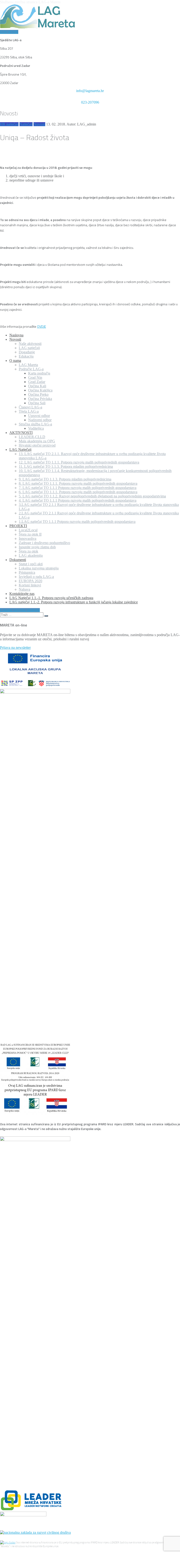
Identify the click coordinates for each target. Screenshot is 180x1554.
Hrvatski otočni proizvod (37, 445)
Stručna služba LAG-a (35, 424)
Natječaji (26, 124)
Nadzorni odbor (40, 420)
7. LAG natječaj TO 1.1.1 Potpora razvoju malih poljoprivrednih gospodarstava (77, 488)
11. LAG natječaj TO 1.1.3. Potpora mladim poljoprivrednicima (66, 466)
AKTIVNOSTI (21, 433)
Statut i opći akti (31, 564)
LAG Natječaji (20, 450)
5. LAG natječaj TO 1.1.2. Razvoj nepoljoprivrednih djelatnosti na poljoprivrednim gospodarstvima (92, 496)
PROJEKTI (18, 526)
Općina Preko (38, 394)
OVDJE (41, 326)
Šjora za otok (28, 551)
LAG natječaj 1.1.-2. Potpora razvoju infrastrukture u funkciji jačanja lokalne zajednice (73, 602)
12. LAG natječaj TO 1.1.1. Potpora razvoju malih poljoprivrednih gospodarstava (79, 462)
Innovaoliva (27, 539)
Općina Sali (36, 403)
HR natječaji (9, 124)
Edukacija (26, 356)
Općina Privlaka (40, 399)
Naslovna (16, 335)
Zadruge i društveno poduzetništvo (44, 543)
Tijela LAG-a (29, 411)
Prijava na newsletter (15, 648)
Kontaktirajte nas (21, 594)
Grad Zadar (36, 382)
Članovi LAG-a (30, 407)
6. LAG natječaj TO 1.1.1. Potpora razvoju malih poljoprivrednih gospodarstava (78, 492)
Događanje (27, 352)
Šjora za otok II (30, 534)
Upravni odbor (39, 416)
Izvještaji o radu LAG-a (36, 577)
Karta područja (39, 373)
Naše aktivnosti (30, 344)
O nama (15, 361)
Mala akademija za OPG (37, 441)
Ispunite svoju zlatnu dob (37, 547)
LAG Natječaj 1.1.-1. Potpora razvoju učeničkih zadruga (51, 598)
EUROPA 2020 (30, 581)
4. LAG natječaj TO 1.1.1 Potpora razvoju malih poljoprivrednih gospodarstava (77, 500)
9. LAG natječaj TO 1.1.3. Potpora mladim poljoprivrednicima (65, 479)
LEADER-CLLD (32, 437)
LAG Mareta (28, 365)
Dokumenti (17, 560)
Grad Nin (35, 377)
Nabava (24, 589)
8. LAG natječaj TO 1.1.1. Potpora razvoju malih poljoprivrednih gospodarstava (78, 483)
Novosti (39, 124)
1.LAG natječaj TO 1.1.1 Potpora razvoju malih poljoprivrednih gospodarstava (77, 522)
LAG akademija (31, 555)
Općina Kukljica (40, 390)
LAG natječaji (29, 348)
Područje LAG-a (31, 369)
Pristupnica (27, 572)
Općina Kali (37, 386)
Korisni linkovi (30, 585)
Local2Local (28, 530)
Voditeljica (36, 428)
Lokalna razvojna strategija (39, 568)
